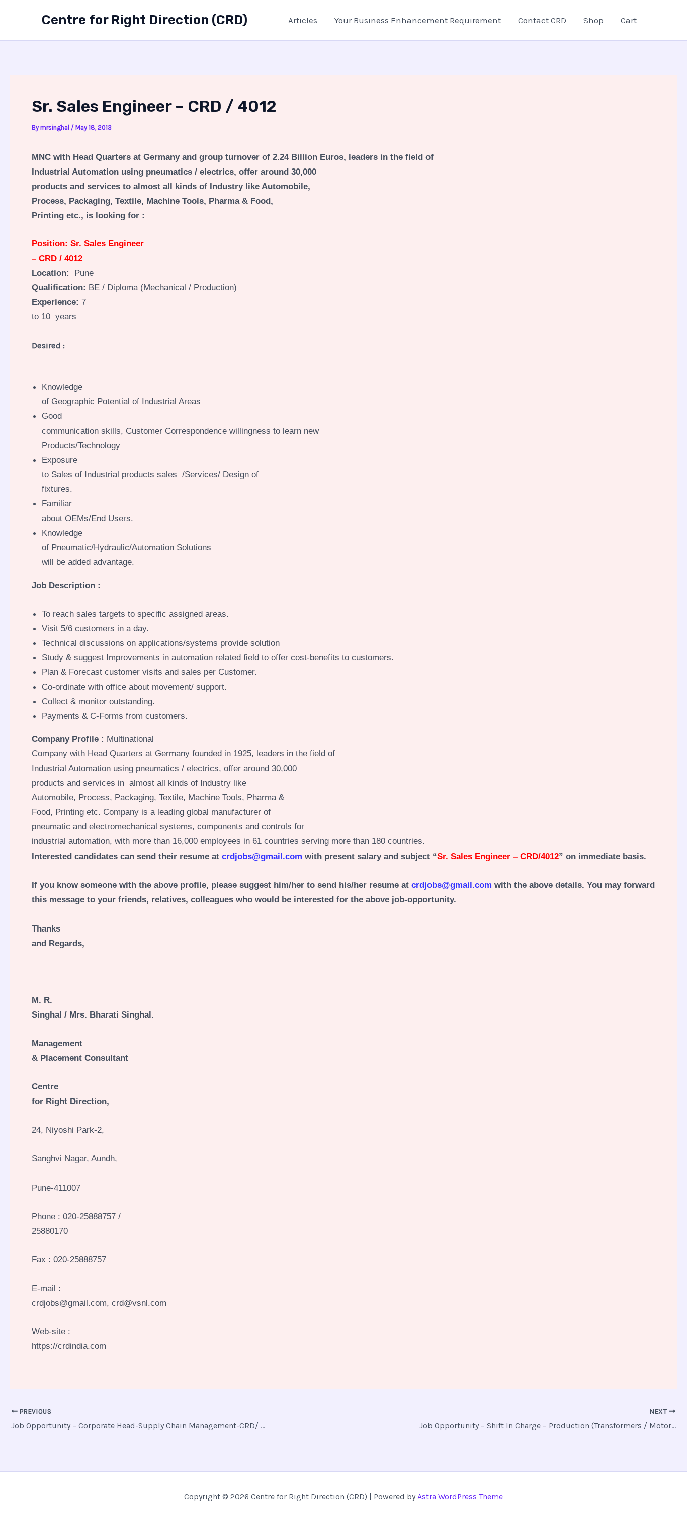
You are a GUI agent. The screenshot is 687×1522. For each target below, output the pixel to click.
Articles (302, 20)
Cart (629, 20)
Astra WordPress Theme (460, 1496)
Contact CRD (542, 20)
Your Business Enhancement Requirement (417, 20)
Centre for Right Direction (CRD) (144, 20)
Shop (593, 20)
